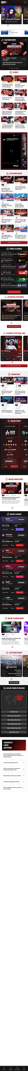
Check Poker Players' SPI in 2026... (14, 365)
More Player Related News (14, 326)
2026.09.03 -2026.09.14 (7, 264)
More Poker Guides (14, 682)
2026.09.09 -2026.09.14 (7, 252)
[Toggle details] (25, 529)
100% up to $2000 (10, 449)
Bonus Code (5, 529)
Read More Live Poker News (14, 242)
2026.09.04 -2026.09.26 (7, 258)
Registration (14, 466)
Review (5, 466)
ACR (10, 441)
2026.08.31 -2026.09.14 (7, 277)
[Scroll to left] (23, 40)
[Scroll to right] (26, 40)
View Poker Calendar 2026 (14, 292)
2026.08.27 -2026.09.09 (7, 283)
